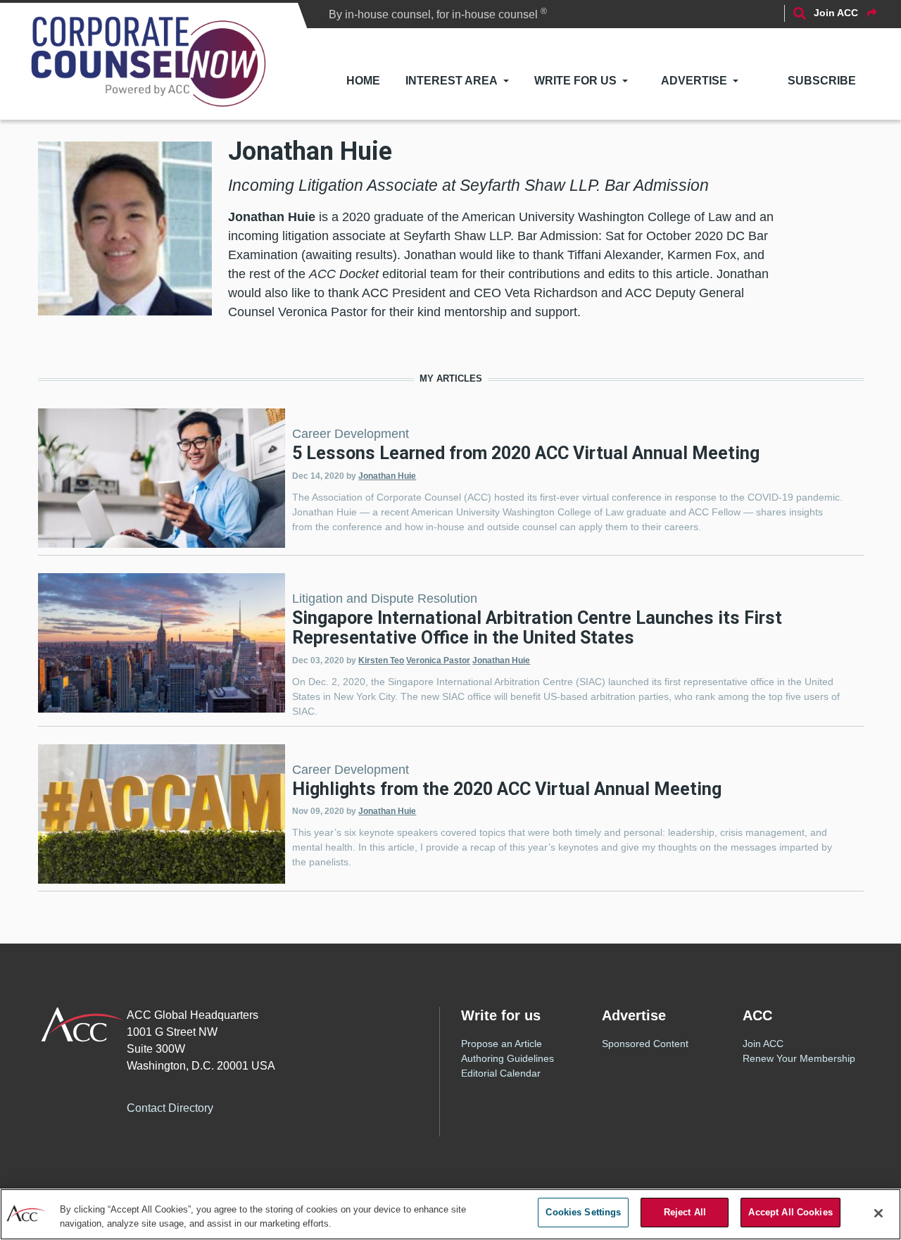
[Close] (878, 1213)
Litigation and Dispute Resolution (384, 598)
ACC (83, 1024)
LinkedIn (307, 1106)
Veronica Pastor (438, 660)
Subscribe (822, 81)
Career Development (350, 434)
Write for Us (575, 81)
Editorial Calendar (501, 1073)
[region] (450, 1214)
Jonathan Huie (387, 476)
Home (363, 81)
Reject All (685, 1212)
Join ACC (763, 1043)
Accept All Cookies (790, 1212)
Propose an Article (501, 1043)
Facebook (251, 1106)
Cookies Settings (583, 1212)
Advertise (694, 81)
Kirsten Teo (381, 660)
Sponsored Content (645, 1043)
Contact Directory (170, 1108)
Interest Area (451, 81)
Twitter (279, 1106)
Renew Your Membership (799, 1058)
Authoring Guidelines (507, 1058)
